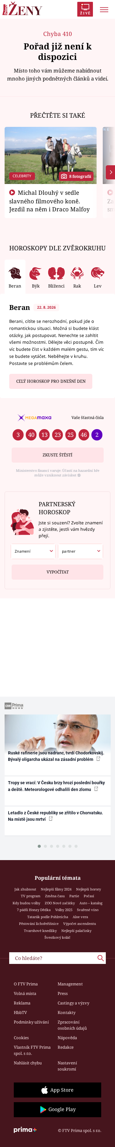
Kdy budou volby (26, 903)
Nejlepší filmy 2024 (56, 889)
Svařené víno (87, 909)
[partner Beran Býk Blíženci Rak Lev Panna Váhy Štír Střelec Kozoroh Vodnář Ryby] (80, 551)
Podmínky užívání (31, 1022)
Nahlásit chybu (28, 1063)
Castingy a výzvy (73, 1003)
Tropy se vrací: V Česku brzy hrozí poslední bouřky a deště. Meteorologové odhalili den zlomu (56, 786)
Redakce (66, 1047)
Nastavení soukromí (67, 1066)
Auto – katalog (90, 903)
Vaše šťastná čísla (87, 417)
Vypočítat (58, 572)
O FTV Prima (26, 984)
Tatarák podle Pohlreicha (47, 916)
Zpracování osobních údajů (72, 1025)
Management (70, 984)
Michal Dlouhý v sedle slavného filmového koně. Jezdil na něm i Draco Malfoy (49, 201)
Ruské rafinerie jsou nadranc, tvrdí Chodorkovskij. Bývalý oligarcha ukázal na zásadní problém (56, 756)
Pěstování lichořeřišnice (39, 923)
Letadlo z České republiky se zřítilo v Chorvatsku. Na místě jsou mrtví (55, 816)
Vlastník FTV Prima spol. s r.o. (32, 1050)
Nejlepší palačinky (76, 930)
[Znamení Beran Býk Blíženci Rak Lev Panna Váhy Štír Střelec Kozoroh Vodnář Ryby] (33, 551)
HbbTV (20, 1012)
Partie (74, 896)
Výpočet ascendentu (79, 923)
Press (63, 993)
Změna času (55, 896)
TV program (30, 896)
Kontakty (66, 1012)
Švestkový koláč (57, 937)
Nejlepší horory (88, 889)
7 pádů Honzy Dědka (34, 909)
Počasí (89, 896)
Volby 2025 (63, 909)
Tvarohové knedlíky (40, 930)
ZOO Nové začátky (60, 903)
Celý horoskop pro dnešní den (51, 381)
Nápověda (67, 1037)
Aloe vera (80, 916)
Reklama (22, 1003)
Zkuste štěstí (57, 455)
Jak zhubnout (25, 889)
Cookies (21, 1037)
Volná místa (25, 993)
